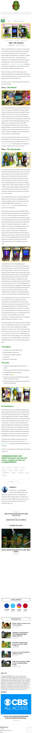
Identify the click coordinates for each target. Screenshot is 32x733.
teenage (13, 472)
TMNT (27, 472)
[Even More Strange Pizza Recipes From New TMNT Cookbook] (6, 645)
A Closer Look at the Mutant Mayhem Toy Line (21, 652)
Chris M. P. (11, 45)
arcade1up (15, 467)
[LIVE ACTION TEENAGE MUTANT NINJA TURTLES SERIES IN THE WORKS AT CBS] (16, 704)
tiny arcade (21, 472)
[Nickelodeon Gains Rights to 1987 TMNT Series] (16, 538)
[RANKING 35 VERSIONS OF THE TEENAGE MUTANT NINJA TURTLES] (6, 635)
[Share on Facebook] (20, 481)
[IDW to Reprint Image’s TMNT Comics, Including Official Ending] (6, 664)
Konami (4, 470)
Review (21, 470)
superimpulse (6, 472)
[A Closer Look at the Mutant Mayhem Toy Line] (6, 654)
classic (23, 467)
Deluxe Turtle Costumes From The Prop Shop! (21, 624)
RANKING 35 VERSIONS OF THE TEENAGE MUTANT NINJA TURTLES (20, 634)
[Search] (3, 20)
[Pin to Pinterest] (23, 481)
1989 (3, 467)
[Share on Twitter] (21, 481)
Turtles (4, 475)
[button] (16, 13)
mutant (10, 470)
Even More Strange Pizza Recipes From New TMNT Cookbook (19, 644)
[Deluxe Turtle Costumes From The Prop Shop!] (6, 626)
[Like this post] (18, 481)
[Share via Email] (24, 481)
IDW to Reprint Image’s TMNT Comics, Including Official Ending (21, 663)
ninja (16, 470)
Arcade (9, 467)
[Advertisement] (16, 578)
